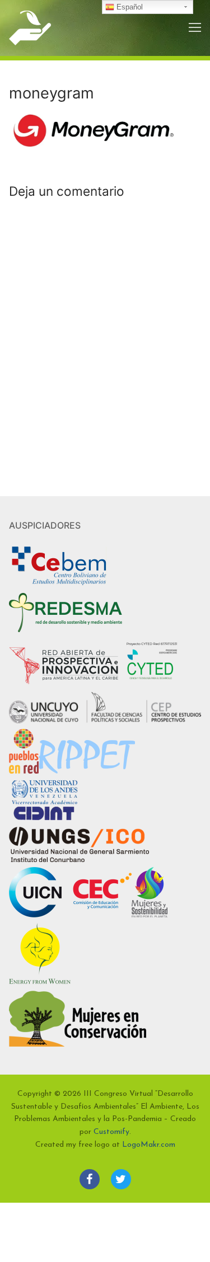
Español (128, 7)
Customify (111, 1132)
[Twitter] (121, 1179)
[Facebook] (90, 1179)
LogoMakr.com (148, 1145)
